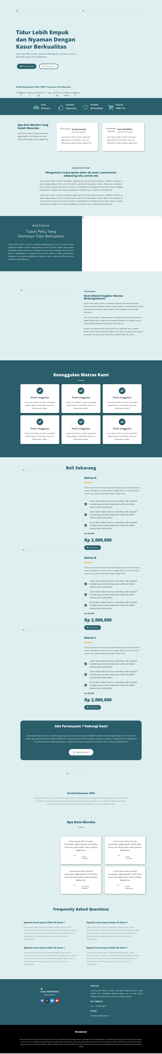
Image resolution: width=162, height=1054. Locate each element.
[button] (18, 94)
